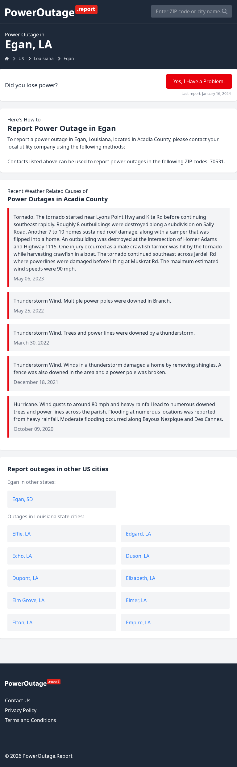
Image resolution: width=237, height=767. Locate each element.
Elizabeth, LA (140, 578)
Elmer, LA (136, 600)
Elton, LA (22, 622)
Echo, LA (22, 556)
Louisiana (44, 58)
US (21, 58)
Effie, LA (21, 533)
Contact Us (18, 700)
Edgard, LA (138, 533)
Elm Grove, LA (28, 600)
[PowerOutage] (32, 682)
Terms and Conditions (30, 720)
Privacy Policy (20, 710)
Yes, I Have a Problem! (199, 81)
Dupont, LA (25, 578)
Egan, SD (22, 499)
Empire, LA (138, 622)
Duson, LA (137, 556)
